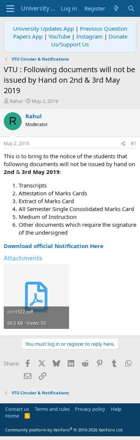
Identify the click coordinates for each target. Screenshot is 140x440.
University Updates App (43, 28)
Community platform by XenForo (64, 430)
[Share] (123, 144)
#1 (133, 143)
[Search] (131, 8)
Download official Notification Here (53, 246)
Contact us (17, 409)
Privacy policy (90, 409)
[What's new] (116, 8)
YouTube (59, 36)
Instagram (89, 36)
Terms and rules (52, 409)
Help (116, 409)
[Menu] (10, 8)
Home (12, 415)
